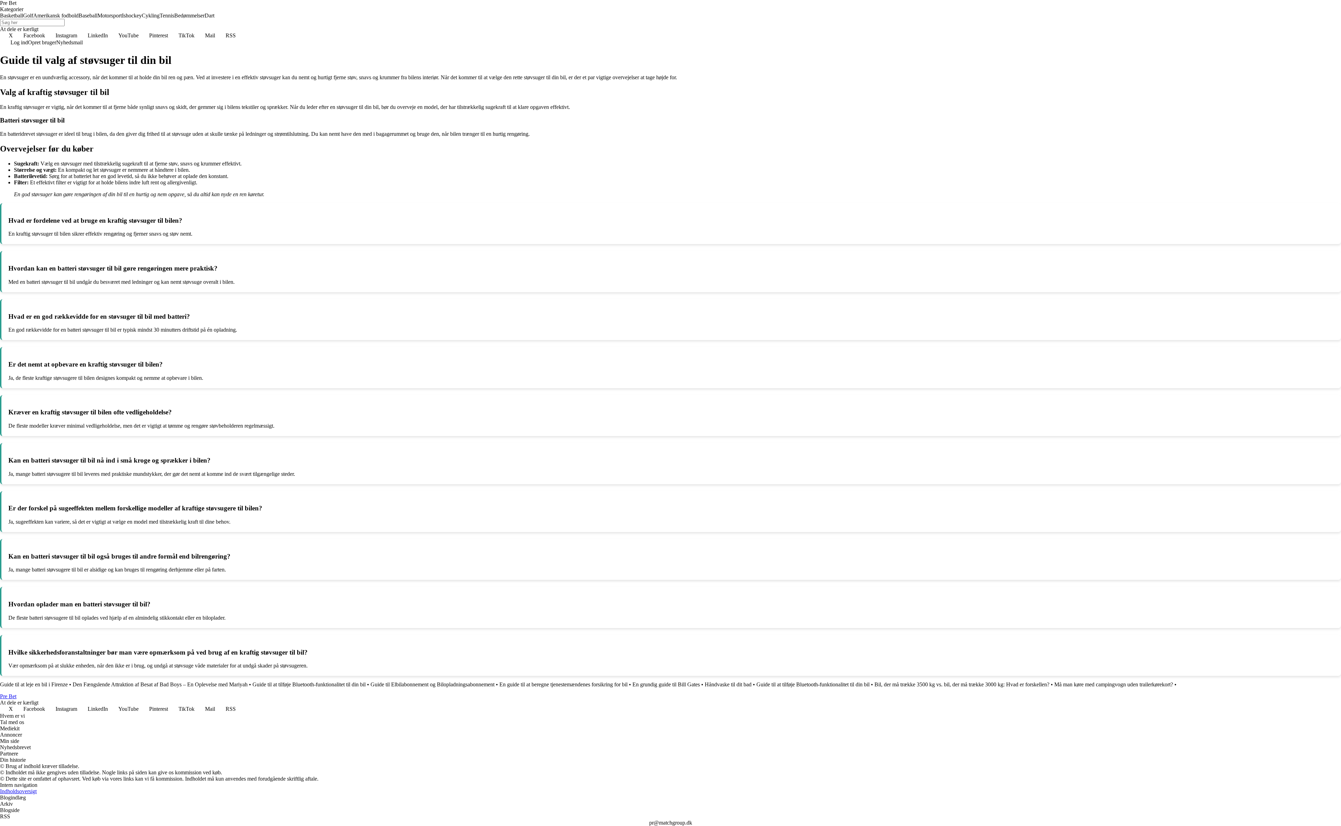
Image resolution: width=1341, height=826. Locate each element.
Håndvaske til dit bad (728, 684)
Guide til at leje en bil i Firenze (34, 684)
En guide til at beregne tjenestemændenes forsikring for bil (563, 684)
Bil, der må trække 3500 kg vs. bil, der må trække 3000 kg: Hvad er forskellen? (961, 684)
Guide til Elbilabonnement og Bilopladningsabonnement (432, 684)
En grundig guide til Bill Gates (666, 684)
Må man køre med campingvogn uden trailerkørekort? (1113, 684)
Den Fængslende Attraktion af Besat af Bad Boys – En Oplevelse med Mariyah (160, 684)
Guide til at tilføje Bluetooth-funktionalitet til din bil (309, 684)
